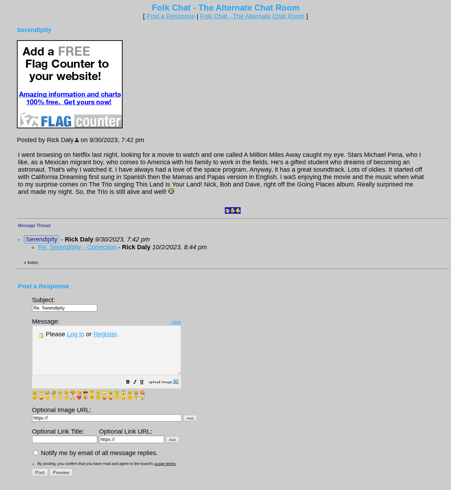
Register (105, 334)
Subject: (43, 300)
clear (176, 322)
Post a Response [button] (171, 16)
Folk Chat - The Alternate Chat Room (252, 16)
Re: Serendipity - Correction (77, 247)
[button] (128, 382)
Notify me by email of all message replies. (98, 453)
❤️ (79, 397)
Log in (75, 334)
